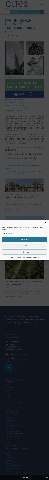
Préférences (24, 252)
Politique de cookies (15, 257)
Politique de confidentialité (30, 257)
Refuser (24, 245)
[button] (45, 223)
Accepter (24, 239)
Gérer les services (8, 233)
